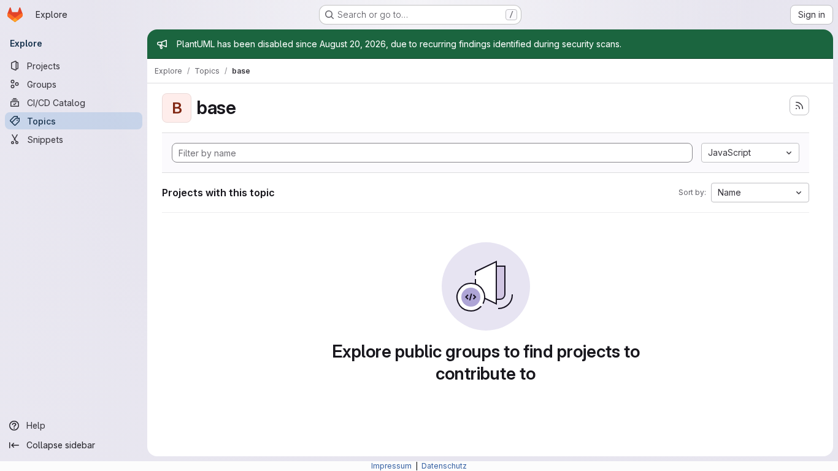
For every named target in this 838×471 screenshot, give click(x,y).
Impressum (392, 465)
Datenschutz (444, 465)
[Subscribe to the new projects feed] (799, 105)
